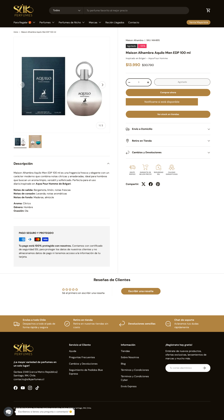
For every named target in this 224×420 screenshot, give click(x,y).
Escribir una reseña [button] (140, 291)
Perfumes (45, 22)
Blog (123, 363)
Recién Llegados (114, 22)
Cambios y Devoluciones (83, 363)
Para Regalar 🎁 (22, 22)
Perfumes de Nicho (70, 22)
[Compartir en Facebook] (150, 184)
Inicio (16, 32)
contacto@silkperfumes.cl (29, 379)
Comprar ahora (168, 92)
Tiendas (125, 351)
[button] (8, 411)
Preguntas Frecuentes (82, 357)
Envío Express (129, 386)
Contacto (133, 22)
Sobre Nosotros (130, 357)
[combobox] (119, 10)
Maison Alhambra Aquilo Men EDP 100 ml (38, 32)
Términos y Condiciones (135, 370)
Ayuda (72, 351)
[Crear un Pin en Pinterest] (158, 184)
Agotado (182, 82)
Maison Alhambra (134, 40)
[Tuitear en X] (143, 184)
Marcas (93, 22)
